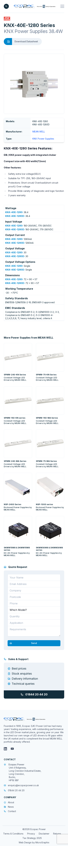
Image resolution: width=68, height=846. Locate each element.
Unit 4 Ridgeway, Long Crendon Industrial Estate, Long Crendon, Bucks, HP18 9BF (25, 774)
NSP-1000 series (44, 504)
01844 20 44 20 (36, 694)
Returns (57, 833)
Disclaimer (44, 833)
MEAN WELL (38, 131)
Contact (12, 811)
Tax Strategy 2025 (32, 838)
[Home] (34, 6)
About (11, 802)
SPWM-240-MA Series (15, 461)
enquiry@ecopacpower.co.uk (23, 785)
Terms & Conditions (13, 833)
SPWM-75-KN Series (46, 374)
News (11, 806)
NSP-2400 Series (12, 504)
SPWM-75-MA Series (46, 461)
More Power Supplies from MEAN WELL (28, 337)
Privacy (31, 833)
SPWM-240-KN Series (15, 374)
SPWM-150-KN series (14, 418)
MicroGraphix (42, 842)
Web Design (25, 842)
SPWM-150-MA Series (47, 418)
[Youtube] (12, 748)
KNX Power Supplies (43, 138)
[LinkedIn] (5, 748)
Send (34, 643)
